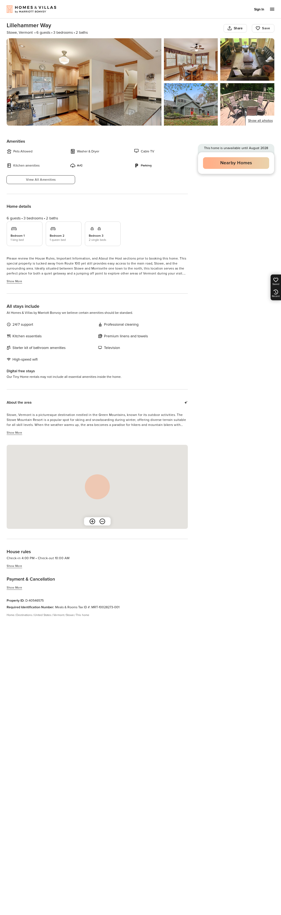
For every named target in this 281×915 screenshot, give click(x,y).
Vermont (58, 615)
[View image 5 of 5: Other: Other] (247, 104)
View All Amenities (41, 180)
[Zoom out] (102, 521)
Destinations (24, 615)
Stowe (70, 615)
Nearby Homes (236, 163)
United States (42, 615)
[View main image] (84, 82)
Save (266, 28)
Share (238, 28)
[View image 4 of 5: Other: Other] (191, 104)
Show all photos (260, 121)
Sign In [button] (259, 9)
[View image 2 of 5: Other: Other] (191, 59)
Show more (14, 281)
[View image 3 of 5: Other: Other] (247, 59)
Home (10, 615)
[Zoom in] (92, 521)
